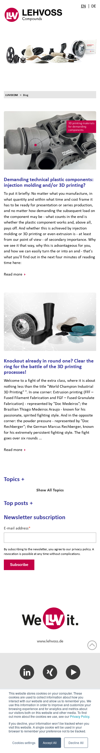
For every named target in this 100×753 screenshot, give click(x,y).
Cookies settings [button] (23, 742)
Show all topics (50, 490)
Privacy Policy (79, 716)
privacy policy (81, 549)
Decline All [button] (76, 742)
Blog (25, 95)
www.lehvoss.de (50, 641)
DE (93, 6)
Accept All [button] (50, 742)
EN (83, 6)
